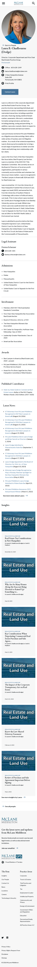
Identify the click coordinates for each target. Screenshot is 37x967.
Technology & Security (9, 898)
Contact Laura (10, 92)
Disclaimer (5, 954)
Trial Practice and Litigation (25, 884)
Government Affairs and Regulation (26, 911)
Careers (4, 894)
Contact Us (5, 883)
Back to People (9, 45)
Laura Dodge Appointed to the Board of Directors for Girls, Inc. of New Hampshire (19, 464)
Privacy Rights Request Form (11, 950)
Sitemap (4, 958)
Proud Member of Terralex (13, 862)
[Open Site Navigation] (3, 3)
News (3, 887)
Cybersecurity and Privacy (26, 901)
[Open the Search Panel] (33, 3)
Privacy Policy (6, 946)
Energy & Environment (27, 906)
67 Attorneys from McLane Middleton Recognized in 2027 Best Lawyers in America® (18, 413)
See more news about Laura (15, 496)
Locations (5, 891)
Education (23, 915)
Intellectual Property (27, 896)
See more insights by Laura (14, 797)
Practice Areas (26, 871)
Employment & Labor (26, 893)
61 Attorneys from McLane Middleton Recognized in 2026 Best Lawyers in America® (18, 422)
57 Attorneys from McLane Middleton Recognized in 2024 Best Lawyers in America (18, 455)
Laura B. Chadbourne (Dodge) (15, 543)
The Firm (5, 871)
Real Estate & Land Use (12, 536)
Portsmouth (6, 62)
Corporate (23, 876)
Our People (5, 879)
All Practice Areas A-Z (27, 925)
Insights (4, 876)
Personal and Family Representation (26, 920)
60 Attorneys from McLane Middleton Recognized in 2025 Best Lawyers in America (18, 430)
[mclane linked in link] (7, 937)
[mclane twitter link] (3, 937)
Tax (21, 889)
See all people (9, 806)
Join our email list (10, 848)
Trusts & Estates (25, 879)
